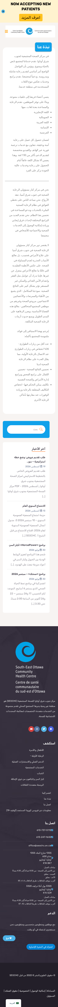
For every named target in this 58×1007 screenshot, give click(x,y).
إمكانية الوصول (38, 990)
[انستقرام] (37, 729)
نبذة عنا (47, 798)
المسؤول (51, 996)
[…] (43, 496)
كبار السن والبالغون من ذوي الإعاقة (27, 779)
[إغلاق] (3, 11)
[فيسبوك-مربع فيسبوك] (51, 729)
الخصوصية (24, 990)
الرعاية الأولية (38, 756)
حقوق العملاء (11, 990)
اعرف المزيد (30, 17)
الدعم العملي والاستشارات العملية (28, 761)
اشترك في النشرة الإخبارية (41, 946)
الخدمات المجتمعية (34, 767)
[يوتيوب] (31, 729)
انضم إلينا (46, 793)
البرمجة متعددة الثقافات (32, 785)
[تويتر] (44, 729)
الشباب (40, 773)
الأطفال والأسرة (36, 750)
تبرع (8, 938)
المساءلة (51, 990)
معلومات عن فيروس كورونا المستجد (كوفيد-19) (28, 810)
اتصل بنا (47, 804)
